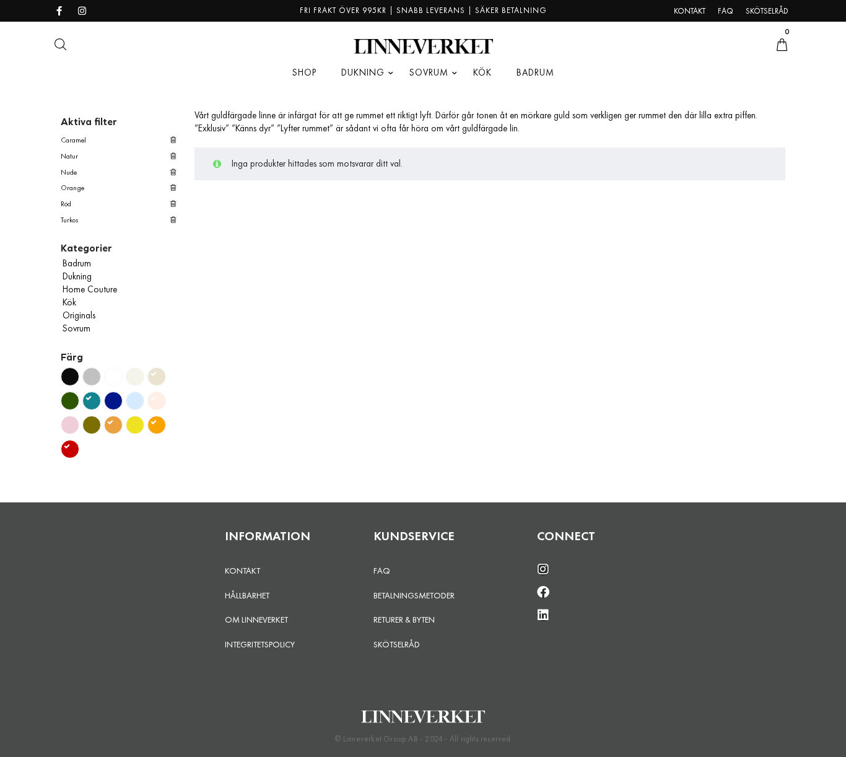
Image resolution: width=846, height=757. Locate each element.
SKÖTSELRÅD (396, 644)
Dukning (77, 276)
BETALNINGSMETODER (414, 595)
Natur (69, 156)
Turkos (70, 220)
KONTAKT (242, 570)
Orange (72, 188)
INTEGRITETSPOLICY (260, 644)
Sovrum (76, 328)
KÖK (482, 72)
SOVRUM (428, 72)
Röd (66, 204)
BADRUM (535, 72)
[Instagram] (543, 569)
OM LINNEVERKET (256, 619)
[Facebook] (543, 592)
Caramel (73, 140)
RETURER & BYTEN (404, 619)
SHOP (304, 72)
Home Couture (90, 289)
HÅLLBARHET (247, 595)
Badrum (77, 263)
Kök (69, 302)
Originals (79, 315)
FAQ (381, 570)
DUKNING (363, 72)
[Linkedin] (543, 615)
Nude (69, 172)
